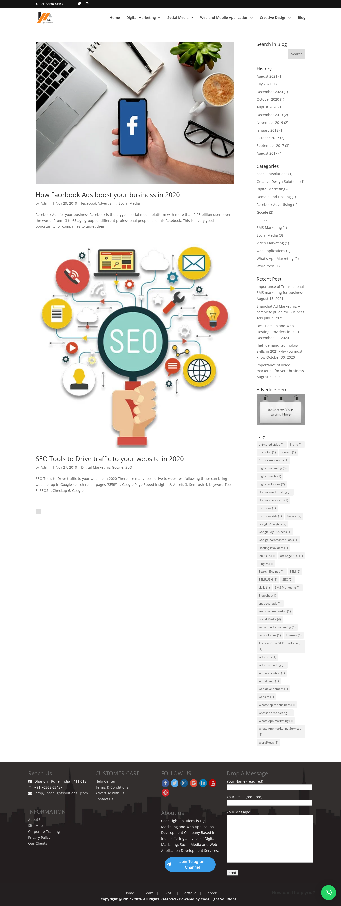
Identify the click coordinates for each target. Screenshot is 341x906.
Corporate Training (44, 831)
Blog (301, 18)
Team (148, 893)
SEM (295, 571)
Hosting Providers (273, 548)
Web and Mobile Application (224, 18)
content (288, 452)
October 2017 (268, 137)
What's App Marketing (275, 258)
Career (211, 893)
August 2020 (267, 107)
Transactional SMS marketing (279, 646)
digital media (270, 476)
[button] (328, 892)
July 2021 (264, 84)
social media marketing (277, 627)
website (266, 697)
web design (269, 681)
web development (273, 689)
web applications (271, 250)
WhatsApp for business (277, 705)
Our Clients (37, 843)
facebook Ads (270, 516)
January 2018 (267, 130)
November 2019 (270, 122)
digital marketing (273, 468)
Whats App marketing (276, 721)
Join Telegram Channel (192, 864)
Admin (46, 203)
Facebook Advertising (99, 203)
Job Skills (267, 556)
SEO (128, 467)
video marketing (272, 665)
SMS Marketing (269, 227)
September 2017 (270, 145)
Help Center (105, 781)
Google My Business (275, 532)
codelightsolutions (272, 173)
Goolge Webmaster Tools (278, 540)
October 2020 (268, 99)
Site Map (35, 825)
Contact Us (104, 799)
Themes (294, 635)
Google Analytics (272, 524)
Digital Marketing (141, 18)
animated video (272, 444)
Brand (296, 444)
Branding (267, 452)
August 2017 (267, 153)
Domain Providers (273, 500)
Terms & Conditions (111, 787)
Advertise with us (109, 793)
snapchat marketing (275, 611)
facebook (267, 508)
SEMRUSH (268, 579)
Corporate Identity (273, 460)
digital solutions (272, 484)
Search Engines (272, 571)
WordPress (266, 266)
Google (117, 467)
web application (272, 673)
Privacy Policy (39, 837)
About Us (35, 819)
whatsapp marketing (275, 713)
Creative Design (273, 18)
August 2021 (267, 76)
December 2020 (270, 91)
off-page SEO (291, 556)
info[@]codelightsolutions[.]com (61, 793)
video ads (267, 657)
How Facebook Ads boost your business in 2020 (108, 194)
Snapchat (267, 595)
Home (115, 18)
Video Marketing (270, 243)
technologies (270, 635)
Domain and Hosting (274, 196)
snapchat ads (270, 603)
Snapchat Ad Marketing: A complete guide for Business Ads (280, 312)
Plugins (266, 564)
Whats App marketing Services (280, 731)
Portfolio (189, 893)
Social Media (178, 18)
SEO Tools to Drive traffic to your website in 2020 (110, 458)
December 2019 (270, 114)
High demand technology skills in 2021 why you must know (279, 351)
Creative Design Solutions (278, 181)
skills (264, 587)
